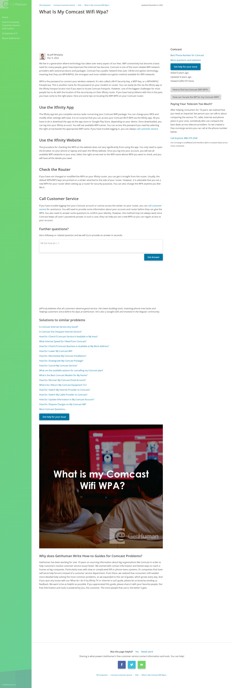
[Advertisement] (101, 34)
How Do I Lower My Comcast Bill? (55, 351)
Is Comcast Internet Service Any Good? (58, 326)
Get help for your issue (54, 416)
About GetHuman (11, 38)
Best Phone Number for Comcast (187, 55)
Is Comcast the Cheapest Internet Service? (60, 331)
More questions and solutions (186, 60)
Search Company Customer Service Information (11, 25)
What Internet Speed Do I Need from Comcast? (62, 341)
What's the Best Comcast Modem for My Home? (63, 375)
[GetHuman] (13, 4)
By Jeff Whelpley (55, 54)
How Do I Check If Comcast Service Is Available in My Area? (68, 336)
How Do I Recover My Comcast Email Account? (62, 380)
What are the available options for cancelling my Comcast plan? (71, 370)
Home (5, 17)
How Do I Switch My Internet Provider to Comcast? (64, 389)
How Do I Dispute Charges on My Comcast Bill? (62, 404)
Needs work (147, 651)
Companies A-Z (9, 33)
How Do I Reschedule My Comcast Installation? (62, 355)
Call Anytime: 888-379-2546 (184, 138)
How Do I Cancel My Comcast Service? (58, 365)
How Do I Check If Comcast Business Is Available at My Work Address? (74, 346)
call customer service (147, 128)
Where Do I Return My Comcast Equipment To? (63, 384)
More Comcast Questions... (52, 409)
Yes (137, 651)
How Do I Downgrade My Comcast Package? (61, 360)
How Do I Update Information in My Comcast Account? (66, 399)
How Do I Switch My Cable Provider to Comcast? (63, 394)
